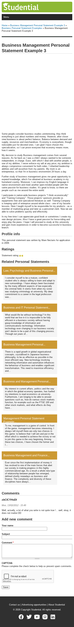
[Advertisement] (37, 93)
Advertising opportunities (34, 604)
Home (5, 25)
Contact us (14, 604)
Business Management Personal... (24, 344)
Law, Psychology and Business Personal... (29, 270)
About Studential (56, 604)
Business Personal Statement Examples (22, 28)
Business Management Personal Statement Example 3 (37, 25)
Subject (6, 534)
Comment (8, 542)
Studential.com (28, 7)
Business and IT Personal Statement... (26, 307)
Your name (7, 525)
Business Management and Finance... (26, 455)
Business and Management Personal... (27, 381)
